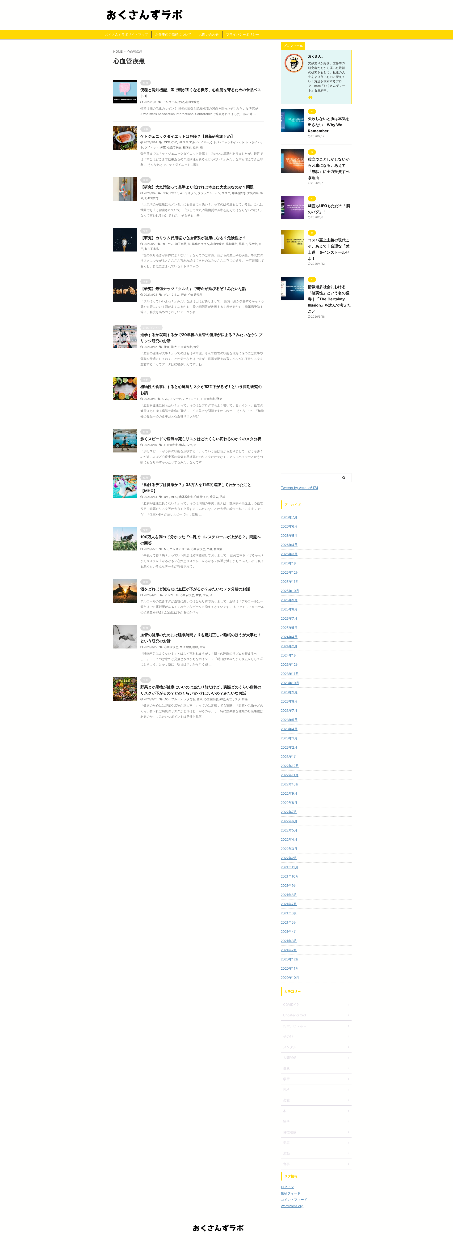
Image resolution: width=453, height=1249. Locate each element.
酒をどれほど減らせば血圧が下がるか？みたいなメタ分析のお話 (195, 589)
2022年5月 (289, 830)
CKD (167, 142)
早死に (243, 244)
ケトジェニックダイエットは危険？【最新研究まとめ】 (187, 136)
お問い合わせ (209, 34)
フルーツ (175, 399)
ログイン (287, 1187)
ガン (167, 294)
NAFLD (183, 142)
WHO (183, 193)
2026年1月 (289, 563)
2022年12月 (290, 766)
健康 (199, 699)
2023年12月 (290, 664)
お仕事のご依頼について (173, 34)
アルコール (170, 102)
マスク (226, 193)
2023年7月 (289, 710)
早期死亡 (231, 244)
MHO (174, 497)
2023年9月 (289, 692)
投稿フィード (291, 1193)
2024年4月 (289, 637)
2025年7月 (289, 618)
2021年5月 (289, 922)
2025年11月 (290, 582)
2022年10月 (290, 784)
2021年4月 (289, 931)
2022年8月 (289, 803)
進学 (196, 347)
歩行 (189, 445)
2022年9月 (289, 793)
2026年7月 (289, 517)
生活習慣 (185, 647)
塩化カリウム (200, 244)
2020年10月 (290, 978)
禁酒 (198, 595)
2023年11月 (290, 674)
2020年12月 (290, 959)
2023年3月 (289, 738)
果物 (222, 699)
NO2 (165, 193)
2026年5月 (289, 535)
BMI (166, 497)
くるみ (175, 294)
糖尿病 (187, 147)
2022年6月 (289, 821)
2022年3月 (289, 849)
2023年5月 (289, 720)
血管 (205, 595)
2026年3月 (289, 554)
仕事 (166, 347)
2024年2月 (289, 646)
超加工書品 (152, 249)
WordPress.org (292, 1206)
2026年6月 (289, 526)
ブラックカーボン (209, 193)
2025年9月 (289, 600)
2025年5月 (289, 628)
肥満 (195, 147)
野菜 (219, 399)
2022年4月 (289, 839)
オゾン (192, 193)
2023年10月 (290, 683)
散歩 (182, 445)
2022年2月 (289, 858)
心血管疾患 (192, 102)
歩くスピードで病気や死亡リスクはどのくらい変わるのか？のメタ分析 (200, 438)
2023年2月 (289, 747)
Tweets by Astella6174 (299, 488)
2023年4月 (289, 729)
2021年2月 (289, 950)
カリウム (168, 244)
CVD (174, 142)
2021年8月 (289, 895)
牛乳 (209, 549)
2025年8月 (289, 609)
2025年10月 (290, 591)
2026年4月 (289, 545)
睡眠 (195, 647)
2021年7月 (289, 904)
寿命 (184, 294)
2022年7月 (289, 812)
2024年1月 (289, 655)
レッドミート (190, 399)
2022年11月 (289, 775)
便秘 (181, 102)
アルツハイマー (199, 142)
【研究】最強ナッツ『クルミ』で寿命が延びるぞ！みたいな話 (193, 288)
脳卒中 (253, 244)
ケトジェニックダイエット (227, 142)
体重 (163, 147)
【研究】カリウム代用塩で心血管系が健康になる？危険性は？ (193, 237)
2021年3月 (289, 941)
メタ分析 (189, 699)
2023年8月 (289, 701)
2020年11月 (290, 968)
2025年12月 (290, 572)
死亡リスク (233, 699)
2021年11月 (289, 867)
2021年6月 (289, 913)
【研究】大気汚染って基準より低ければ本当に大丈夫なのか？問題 (197, 187)
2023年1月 (289, 757)
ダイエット (152, 147)
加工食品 (180, 244)
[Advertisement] (316, 400)
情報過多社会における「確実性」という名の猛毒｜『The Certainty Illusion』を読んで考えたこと (329, 299)
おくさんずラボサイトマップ (126, 34)
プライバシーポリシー (242, 34)
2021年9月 (289, 885)
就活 (173, 347)
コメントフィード (294, 1200)
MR (166, 549)
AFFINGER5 (252, 1242)
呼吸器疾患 (239, 193)
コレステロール (180, 549)
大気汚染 (253, 193)
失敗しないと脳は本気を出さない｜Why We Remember (328, 124)
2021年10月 (290, 876)
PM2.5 (174, 193)
